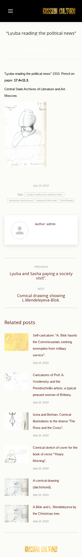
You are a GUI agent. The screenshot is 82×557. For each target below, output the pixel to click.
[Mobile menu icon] (10, 11)
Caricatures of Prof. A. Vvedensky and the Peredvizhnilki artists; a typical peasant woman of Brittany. (54, 385)
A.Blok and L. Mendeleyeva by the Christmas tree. (54, 510)
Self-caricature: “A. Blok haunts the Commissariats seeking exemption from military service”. (55, 345)
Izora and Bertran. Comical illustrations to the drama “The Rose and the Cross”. (54, 421)
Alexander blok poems (21, 200)
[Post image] (16, 342)
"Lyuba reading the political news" (44, 194)
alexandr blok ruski (47, 200)
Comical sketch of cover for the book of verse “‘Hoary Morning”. (55, 454)
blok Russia (67, 200)
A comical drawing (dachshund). (46, 484)
